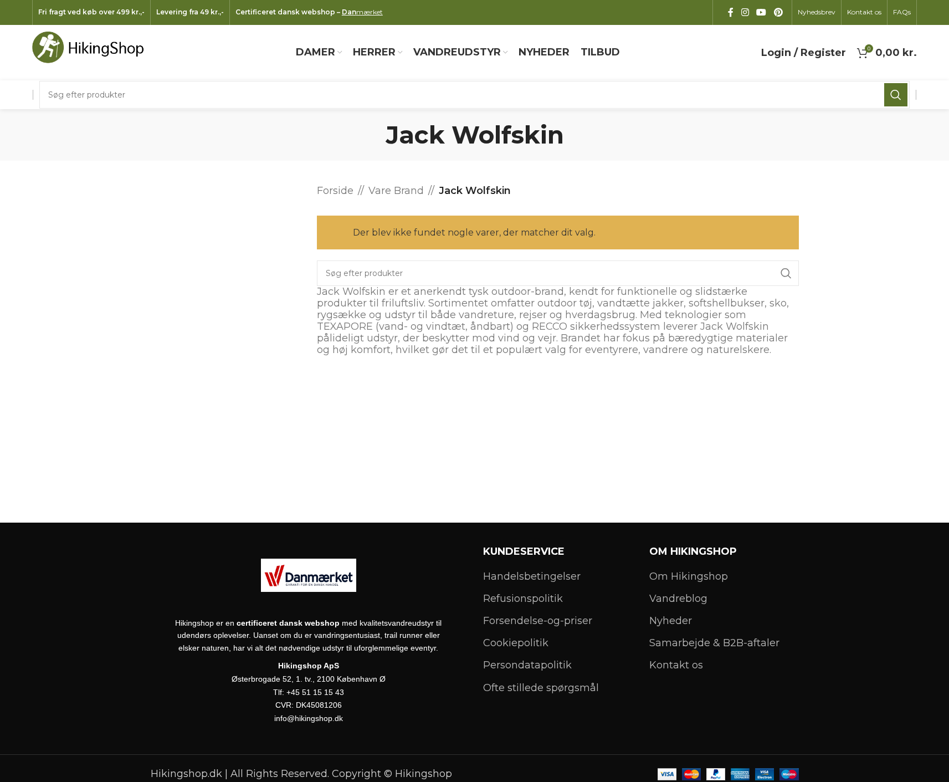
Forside (335, 191)
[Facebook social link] (730, 12)
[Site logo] (93, 52)
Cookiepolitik (515, 643)
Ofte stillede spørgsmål (541, 688)
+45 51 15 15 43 (315, 692)
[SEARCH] (895, 94)
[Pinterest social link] (778, 12)
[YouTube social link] (761, 12)
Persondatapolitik (527, 665)
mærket (362, 12)
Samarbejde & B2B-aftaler (714, 643)
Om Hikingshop (688, 576)
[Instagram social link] (744, 12)
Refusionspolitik (523, 598)
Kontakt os (676, 665)
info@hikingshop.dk (308, 718)
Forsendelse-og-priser (537, 621)
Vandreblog (678, 598)
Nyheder (670, 621)
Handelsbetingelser (532, 576)
